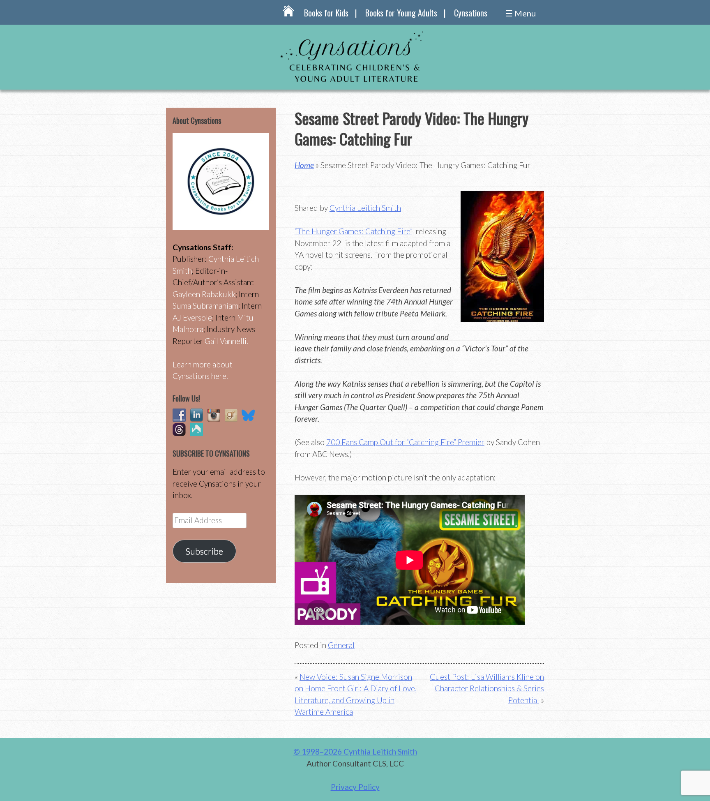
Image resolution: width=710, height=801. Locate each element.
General (341, 645)
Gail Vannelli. (226, 341)
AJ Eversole (192, 317)
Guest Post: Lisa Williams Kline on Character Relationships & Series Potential (487, 688)
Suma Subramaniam (205, 305)
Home (304, 165)
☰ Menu (520, 13)
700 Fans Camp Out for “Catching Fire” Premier (405, 442)
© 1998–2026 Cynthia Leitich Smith (355, 751)
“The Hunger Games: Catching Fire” (353, 231)
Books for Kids (326, 13)
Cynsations (470, 13)
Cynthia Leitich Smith (365, 207)
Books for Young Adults (401, 13)
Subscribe (204, 551)
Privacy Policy (355, 787)
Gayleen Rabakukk (204, 294)
